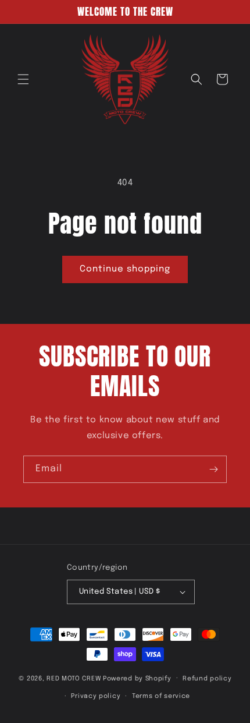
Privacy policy (95, 696)
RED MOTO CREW (74, 678)
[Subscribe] (213, 469)
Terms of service (161, 696)
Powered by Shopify (137, 678)
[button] (23, 79)
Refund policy (207, 678)
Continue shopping (125, 269)
